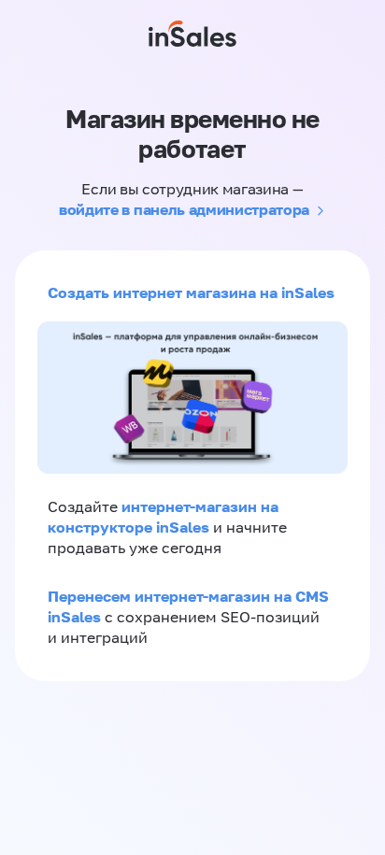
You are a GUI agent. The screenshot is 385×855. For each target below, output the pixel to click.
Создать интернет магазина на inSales (191, 292)
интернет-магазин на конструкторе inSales (163, 516)
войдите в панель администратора (184, 209)
